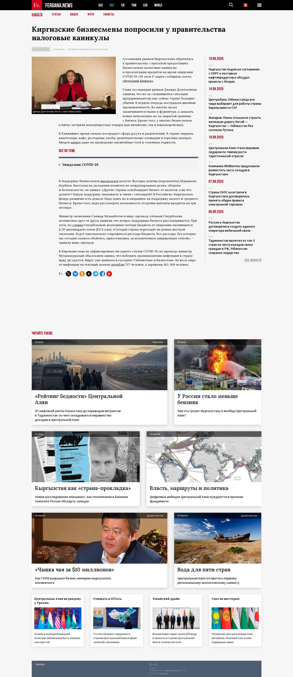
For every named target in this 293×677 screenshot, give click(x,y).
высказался (109, 181)
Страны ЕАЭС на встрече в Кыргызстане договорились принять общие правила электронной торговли (229, 198)
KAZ (101, 5)
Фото (90, 14)
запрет (76, 142)
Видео (74, 14)
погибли (117, 264)
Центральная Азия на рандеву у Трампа (57, 601)
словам (77, 225)
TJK (123, 5)
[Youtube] (109, 273)
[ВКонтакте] (75, 273)
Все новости (253, 260)
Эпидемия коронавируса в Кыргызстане (87, 49)
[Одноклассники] (82, 273)
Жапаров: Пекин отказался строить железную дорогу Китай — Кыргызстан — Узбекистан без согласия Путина (235, 124)
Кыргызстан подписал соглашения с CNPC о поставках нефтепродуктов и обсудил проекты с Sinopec (234, 75)
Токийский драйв (166, 599)
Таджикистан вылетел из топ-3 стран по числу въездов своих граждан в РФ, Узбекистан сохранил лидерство (232, 246)
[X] (68, 273)
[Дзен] (89, 273)
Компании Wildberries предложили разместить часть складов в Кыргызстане (234, 170)
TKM (133, 5)
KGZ (112, 5)
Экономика (59, 49)
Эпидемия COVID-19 (80, 164)
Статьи (56, 14)
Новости (37, 14)
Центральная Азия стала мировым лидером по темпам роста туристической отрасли (234, 152)
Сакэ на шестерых (226, 599)
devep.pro (164, 673)
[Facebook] (102, 273)
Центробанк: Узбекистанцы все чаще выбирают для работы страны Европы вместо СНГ (235, 103)
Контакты (40, 664)
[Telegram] (95, 273)
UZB (145, 5)
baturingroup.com (172, 670)
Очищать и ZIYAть (107, 599)
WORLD (158, 5)
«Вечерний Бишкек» (138, 81)
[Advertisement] (146, 306)
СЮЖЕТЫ (108, 14)
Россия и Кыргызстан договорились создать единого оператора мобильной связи (232, 226)
